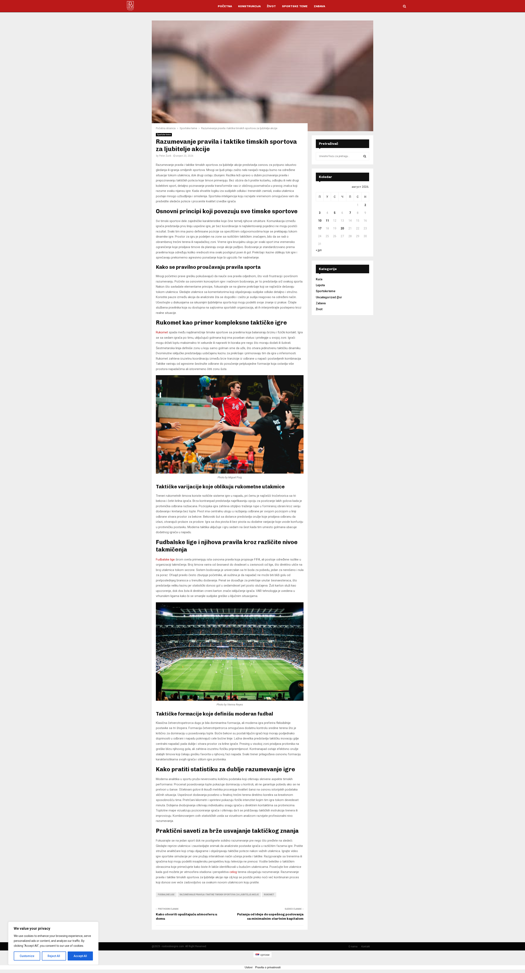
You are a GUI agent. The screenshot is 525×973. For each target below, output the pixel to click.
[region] (53, 943)
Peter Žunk (165, 155)
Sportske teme (295, 6)
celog (233, 872)
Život (271, 6)
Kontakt (365, 946)
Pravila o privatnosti (268, 967)
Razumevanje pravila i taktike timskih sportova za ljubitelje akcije (219, 894)
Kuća (319, 279)
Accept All (80, 956)
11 (327, 220)
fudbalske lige (166, 894)
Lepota (320, 285)
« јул (319, 250)
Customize (27, 956)
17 (319, 228)
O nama (352, 946)
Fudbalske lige (165, 559)
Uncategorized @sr (329, 297)
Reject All (54, 956)
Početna (225, 6)
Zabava (319, 6)
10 (319, 220)
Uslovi (248, 967)
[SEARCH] (364, 156)
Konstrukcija (249, 6)
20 (342, 228)
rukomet (269, 894)
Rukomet (162, 332)
